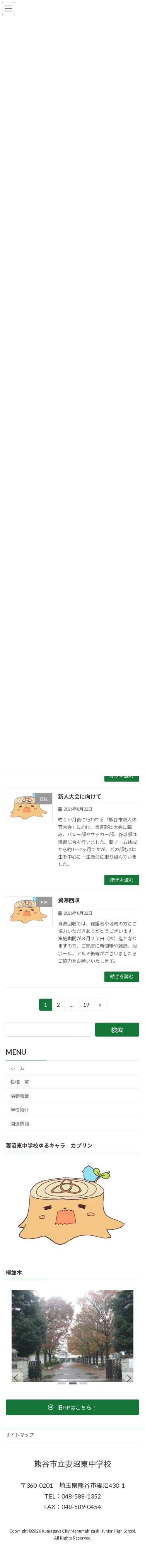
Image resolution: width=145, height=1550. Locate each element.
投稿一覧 (19, 1082)
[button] (128, 1378)
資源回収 (69, 900)
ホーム (17, 1068)
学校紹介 (19, 1110)
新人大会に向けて (79, 796)
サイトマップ (20, 1435)
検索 (117, 1029)
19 (86, 1006)
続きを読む (121, 776)
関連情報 (19, 1124)
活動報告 (19, 1096)
